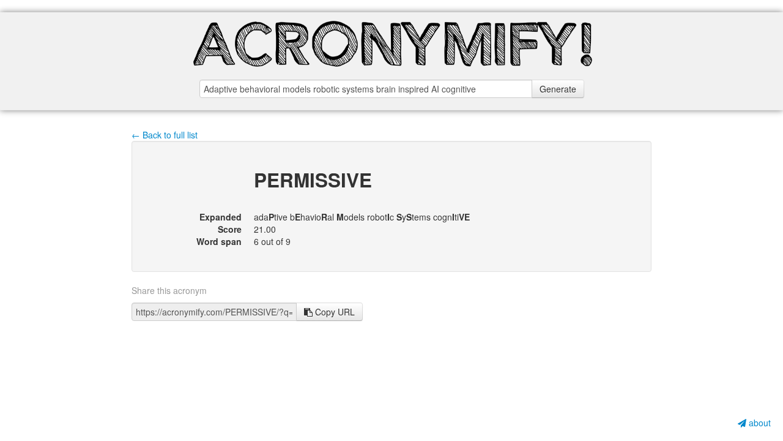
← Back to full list (165, 135)
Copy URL (334, 312)
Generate (558, 89)
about (758, 423)
